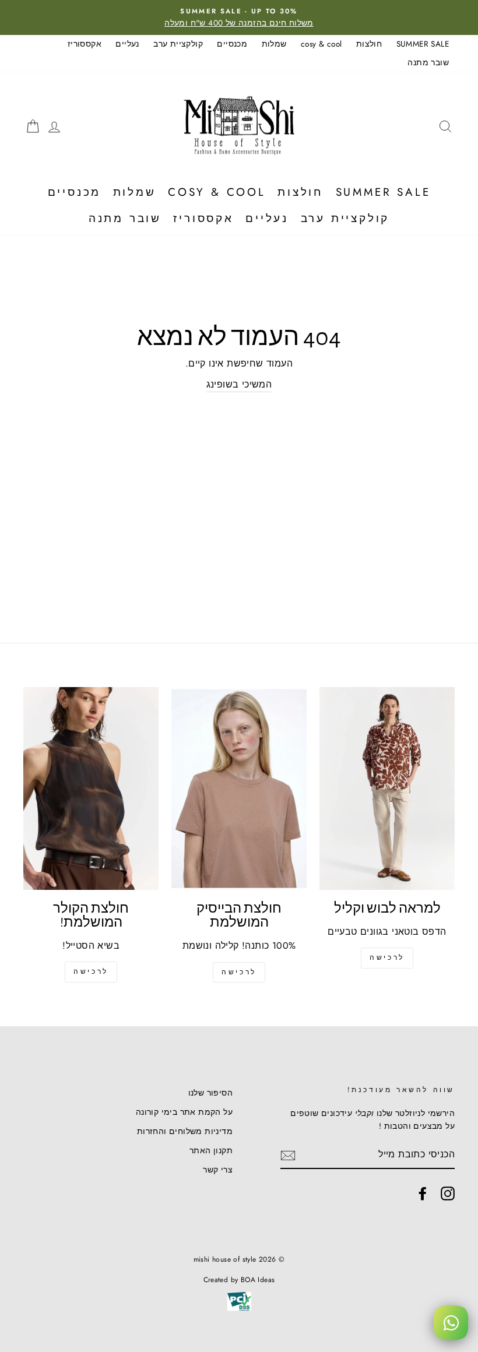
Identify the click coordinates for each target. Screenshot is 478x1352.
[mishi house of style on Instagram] (448, 1193)
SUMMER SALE (422, 44)
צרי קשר (218, 1169)
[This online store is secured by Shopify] (239, 1309)
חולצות (369, 44)
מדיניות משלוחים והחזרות (185, 1131)
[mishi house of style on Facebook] (423, 1193)
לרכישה (387, 957)
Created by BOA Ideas (239, 1279)
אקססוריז (84, 44)
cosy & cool (321, 44)
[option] (239, 17)
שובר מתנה (428, 62)
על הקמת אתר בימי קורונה (184, 1112)
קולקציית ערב (178, 44)
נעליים (127, 44)
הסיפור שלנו (210, 1092)
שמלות (274, 44)
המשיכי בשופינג (239, 384)
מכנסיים (232, 44)
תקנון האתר (211, 1150)
